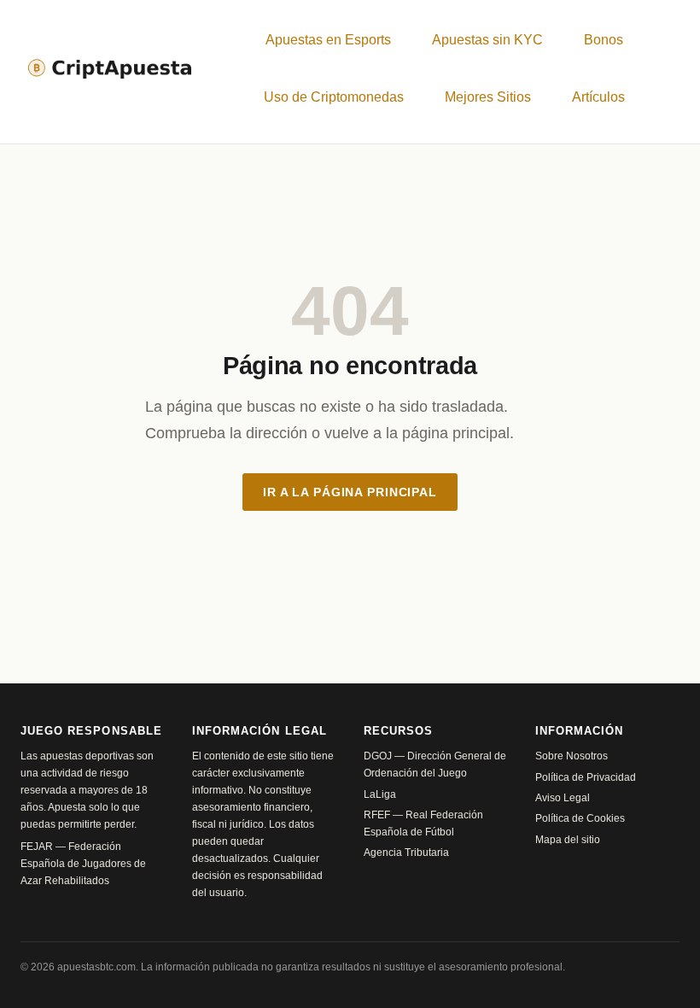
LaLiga (380, 794)
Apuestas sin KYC (487, 39)
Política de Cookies (580, 818)
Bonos (603, 39)
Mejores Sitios (488, 97)
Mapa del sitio (567, 840)
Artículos (598, 97)
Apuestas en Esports (328, 39)
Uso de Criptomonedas (334, 97)
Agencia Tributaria (406, 853)
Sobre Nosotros (571, 756)
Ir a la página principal (350, 492)
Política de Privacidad (585, 777)
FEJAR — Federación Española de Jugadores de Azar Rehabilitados (83, 864)
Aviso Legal (562, 798)
